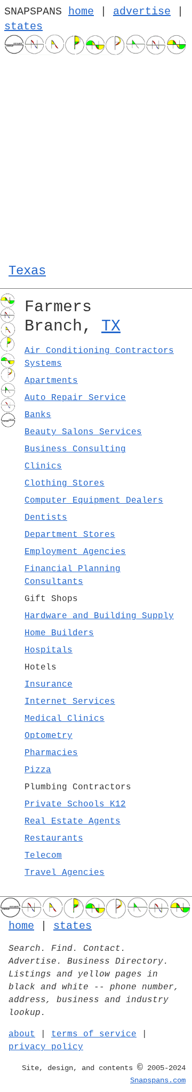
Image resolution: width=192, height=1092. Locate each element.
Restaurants (54, 838)
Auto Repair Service (75, 398)
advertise (142, 11)
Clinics (43, 466)
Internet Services (70, 701)
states (23, 26)
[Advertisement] (96, 156)
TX (111, 326)
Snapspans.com (158, 1080)
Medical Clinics (65, 719)
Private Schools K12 (75, 804)
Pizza (38, 770)
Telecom (43, 855)
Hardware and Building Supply (99, 616)
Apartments (51, 381)
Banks (38, 415)
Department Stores (70, 535)
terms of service (94, 1034)
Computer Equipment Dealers (94, 500)
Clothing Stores (65, 483)
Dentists (46, 517)
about (22, 1034)
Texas (27, 271)
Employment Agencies (75, 552)
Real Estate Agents (73, 821)
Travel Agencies (65, 873)
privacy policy (46, 1047)
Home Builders (59, 633)
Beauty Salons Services (83, 432)
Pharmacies (51, 753)
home (81, 11)
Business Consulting (75, 449)
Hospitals (49, 650)
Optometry (49, 736)
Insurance (49, 684)
